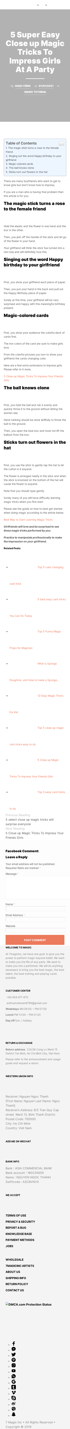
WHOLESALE (15, 1259)
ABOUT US (13, 1272)
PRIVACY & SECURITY (20, 1221)
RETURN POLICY (17, 1284)
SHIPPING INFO (16, 1278)
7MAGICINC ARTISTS (20, 1266)
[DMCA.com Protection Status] (29, 1304)
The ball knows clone (21, 167)
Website (10, 926)
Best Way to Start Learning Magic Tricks (28, 519)
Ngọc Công (23, 85)
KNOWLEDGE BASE (19, 1234)
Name (10, 904)
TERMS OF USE (16, 1215)
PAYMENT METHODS (20, 1240)
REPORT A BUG (16, 1227)
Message (12, 873)
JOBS (9, 1246)
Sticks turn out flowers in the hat (28, 171)
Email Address (15, 915)
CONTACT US (15, 1290)
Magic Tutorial (35, 91)
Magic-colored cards (21, 163)
